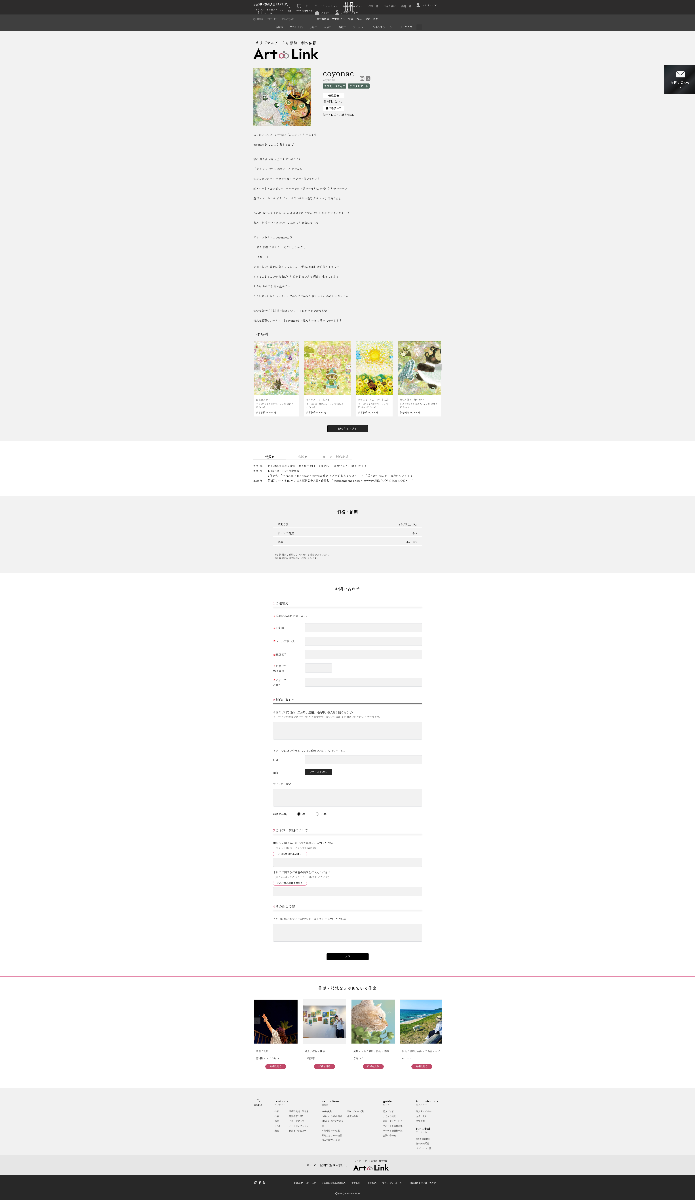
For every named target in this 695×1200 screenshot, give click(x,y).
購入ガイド (388, 1111)
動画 (277, 1130)
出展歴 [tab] (303, 456)
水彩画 (313, 27)
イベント (279, 1125)
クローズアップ (296, 1121)
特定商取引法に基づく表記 (423, 1183)
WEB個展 (323, 19)
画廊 (375, 19)
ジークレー (359, 27)
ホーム (268, 13)
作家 (367, 19)
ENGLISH (273, 18)
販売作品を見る (347, 429)
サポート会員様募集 (393, 1125)
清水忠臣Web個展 (331, 1140)
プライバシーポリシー (393, 1183)
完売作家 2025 (296, 1116)
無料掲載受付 (422, 1143)
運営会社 (355, 1183)
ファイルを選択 (318, 772)
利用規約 (372, 1183)
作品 (359, 19)
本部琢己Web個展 (331, 1130)
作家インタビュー (353, 6)
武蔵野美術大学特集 (299, 1111)
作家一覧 (373, 6)
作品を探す (390, 6)
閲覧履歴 (420, 1121)
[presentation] (257, 367)
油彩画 (279, 27)
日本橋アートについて (305, 1183)
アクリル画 (296, 27)
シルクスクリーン (382, 27)
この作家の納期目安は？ (290, 883)
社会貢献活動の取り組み (334, 1183)
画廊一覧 (406, 6)
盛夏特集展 (352, 1116)
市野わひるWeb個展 (332, 1116)
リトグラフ (405, 27)
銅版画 (342, 27)
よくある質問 (389, 1116)
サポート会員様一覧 (393, 1130)
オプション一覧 (423, 1148)
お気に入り (421, 1116)
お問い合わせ (389, 1135)
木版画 (328, 27)
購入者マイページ (424, 1111)
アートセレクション (326, 6)
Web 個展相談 (423, 1138)
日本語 (260, 18)
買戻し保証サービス (393, 1121)
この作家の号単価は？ (290, 854)
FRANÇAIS (288, 18)
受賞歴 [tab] (270, 456)
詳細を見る (276, 1066)
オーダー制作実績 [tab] (336, 456)
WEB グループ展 (342, 19)
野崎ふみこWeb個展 (332, 1135)
